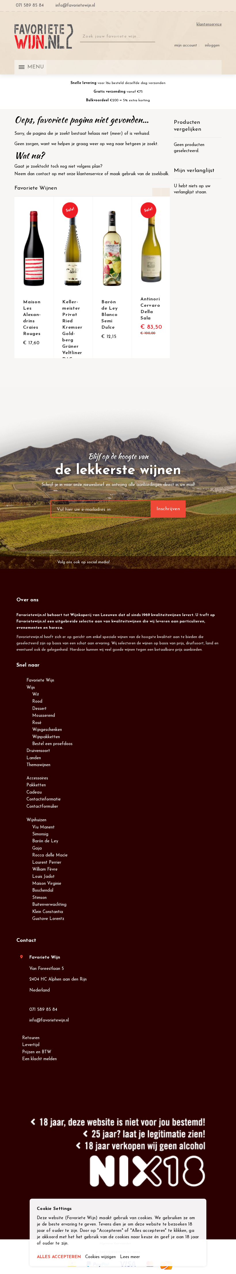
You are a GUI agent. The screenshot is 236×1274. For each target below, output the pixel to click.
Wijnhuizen (36, 820)
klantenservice (90, 174)
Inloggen (212, 45)
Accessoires (37, 778)
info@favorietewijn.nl (49, 1020)
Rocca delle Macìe (50, 855)
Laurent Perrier (46, 862)
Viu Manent (43, 827)
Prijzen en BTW (36, 1052)
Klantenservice (209, 24)
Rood (37, 701)
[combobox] (117, 36)
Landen (33, 758)
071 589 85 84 (43, 1010)
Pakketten (36, 785)
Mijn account (185, 45)
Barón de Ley (45, 841)
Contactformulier (42, 807)
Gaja (37, 848)
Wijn (30, 688)
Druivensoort (38, 751)
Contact (26, 940)
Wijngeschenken (47, 730)
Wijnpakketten (46, 737)
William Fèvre (45, 869)
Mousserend (43, 716)
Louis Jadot (43, 877)
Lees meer (130, 1257)
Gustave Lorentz (48, 919)
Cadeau (34, 792)
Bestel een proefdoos (52, 744)
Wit (35, 695)
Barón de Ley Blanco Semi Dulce (109, 315)
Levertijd (30, 1045)
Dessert (39, 709)
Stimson (39, 898)
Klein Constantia (47, 912)
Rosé (36, 723)
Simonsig (40, 834)
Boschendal (42, 890)
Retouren (30, 1038)
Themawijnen (38, 765)
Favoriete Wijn (40, 680)
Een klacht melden (39, 1059)
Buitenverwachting (49, 905)
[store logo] (43, 36)
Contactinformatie (43, 799)
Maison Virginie (46, 884)
